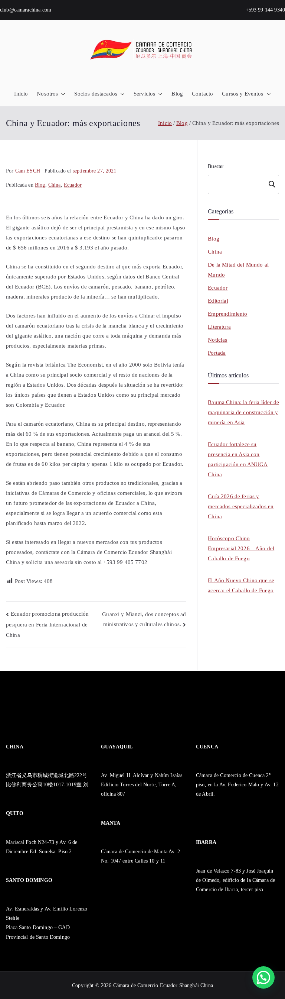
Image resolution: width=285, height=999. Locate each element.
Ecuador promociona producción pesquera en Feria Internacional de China (47, 624)
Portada (217, 353)
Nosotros (47, 94)
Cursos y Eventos (242, 94)
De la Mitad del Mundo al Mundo (238, 270)
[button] (61, 94)
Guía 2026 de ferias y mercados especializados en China (240, 506)
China (54, 185)
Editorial (218, 301)
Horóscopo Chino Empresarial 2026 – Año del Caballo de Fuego (241, 548)
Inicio (21, 94)
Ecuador (73, 185)
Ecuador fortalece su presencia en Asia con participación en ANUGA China (238, 459)
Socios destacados (95, 94)
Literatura (219, 327)
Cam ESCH (27, 171)
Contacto (202, 94)
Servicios (144, 94)
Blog (177, 94)
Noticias (217, 340)
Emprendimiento (227, 314)
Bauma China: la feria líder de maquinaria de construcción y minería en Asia (243, 412)
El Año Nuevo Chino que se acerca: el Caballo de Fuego (241, 585)
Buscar (215, 166)
